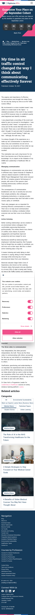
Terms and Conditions (7, 567)
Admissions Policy (6, 571)
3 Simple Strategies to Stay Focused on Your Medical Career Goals (17, 470)
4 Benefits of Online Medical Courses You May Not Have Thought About (15, 502)
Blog (8, 41)
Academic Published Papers (9, 539)
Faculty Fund (4, 533)
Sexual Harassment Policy (8, 573)
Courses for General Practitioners (10, 553)
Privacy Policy (5, 569)
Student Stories (9, 410)
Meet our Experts (7, 403)
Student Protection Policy (8, 575)
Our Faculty (4, 529)
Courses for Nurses (6, 561)
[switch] (30, 307)
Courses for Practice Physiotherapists (11, 559)
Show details (25, 326)
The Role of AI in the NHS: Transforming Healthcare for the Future (16, 437)
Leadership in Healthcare (9, 385)
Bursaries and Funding (7, 531)
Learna (21, 387)
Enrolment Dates (5, 523)
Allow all (17, 332)
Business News (28, 403)
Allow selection (17, 338)
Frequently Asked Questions (9, 537)
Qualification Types (6, 543)
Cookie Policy (5, 565)
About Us (4, 520)
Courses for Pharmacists (8, 557)
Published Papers (25, 406)
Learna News (18, 403)
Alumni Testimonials (6, 525)
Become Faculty (5, 527)
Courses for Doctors (7, 555)
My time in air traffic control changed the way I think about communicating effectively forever (16, 43)
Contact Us (4, 545)
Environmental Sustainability (22, 400)
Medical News (15, 41)
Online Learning (25, 410)
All (6, 400)
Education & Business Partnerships (10, 535)
